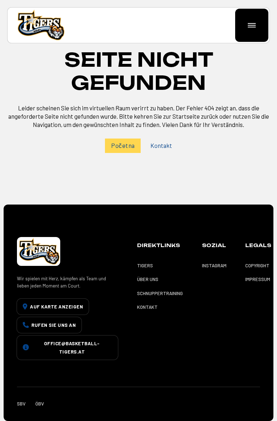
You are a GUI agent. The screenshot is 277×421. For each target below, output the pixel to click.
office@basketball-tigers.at (72, 348)
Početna (123, 145)
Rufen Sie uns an (53, 325)
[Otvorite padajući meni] (252, 25)
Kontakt (161, 145)
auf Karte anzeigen (56, 307)
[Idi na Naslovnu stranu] (40, 25)
